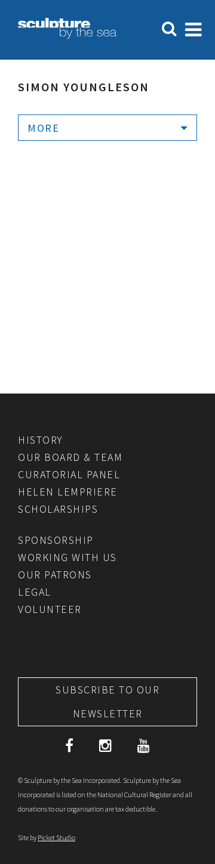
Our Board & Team (70, 457)
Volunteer (50, 609)
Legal (34, 592)
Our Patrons (55, 574)
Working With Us (67, 557)
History (40, 440)
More (43, 128)
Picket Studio (56, 837)
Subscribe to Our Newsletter (107, 701)
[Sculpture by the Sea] (67, 35)
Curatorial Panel (69, 474)
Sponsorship (56, 540)
